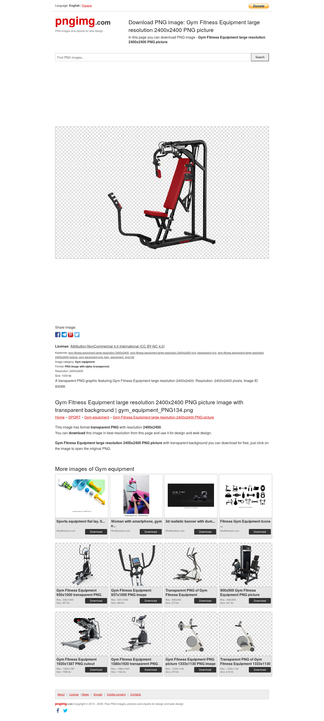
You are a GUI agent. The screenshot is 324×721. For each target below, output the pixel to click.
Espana (87, 5)
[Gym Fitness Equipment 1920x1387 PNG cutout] (82, 634)
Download (96, 531)
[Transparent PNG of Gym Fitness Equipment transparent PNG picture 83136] (191, 565)
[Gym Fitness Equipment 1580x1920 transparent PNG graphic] (136, 634)
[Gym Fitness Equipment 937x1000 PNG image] (136, 565)
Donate (97, 694)
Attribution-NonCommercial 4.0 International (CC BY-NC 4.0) (117, 346)
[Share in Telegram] (64, 334)
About (61, 694)
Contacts (135, 694)
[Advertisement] (162, 96)
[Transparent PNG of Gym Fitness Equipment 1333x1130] (245, 634)
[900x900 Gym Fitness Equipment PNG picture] (245, 565)
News (85, 694)
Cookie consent (116, 694)
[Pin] (70, 334)
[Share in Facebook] (57, 334)
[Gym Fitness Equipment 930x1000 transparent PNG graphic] (81, 565)
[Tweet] (77, 334)
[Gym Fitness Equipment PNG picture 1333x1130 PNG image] (191, 634)
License (74, 694)
